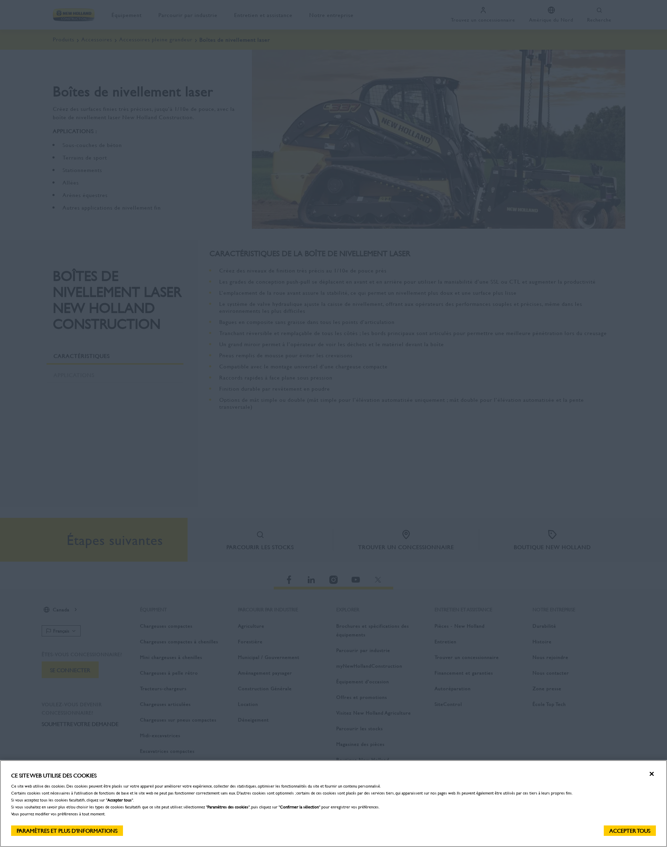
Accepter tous (629, 830)
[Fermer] (652, 774)
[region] (333, 803)
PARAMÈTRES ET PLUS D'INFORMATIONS (67, 830)
